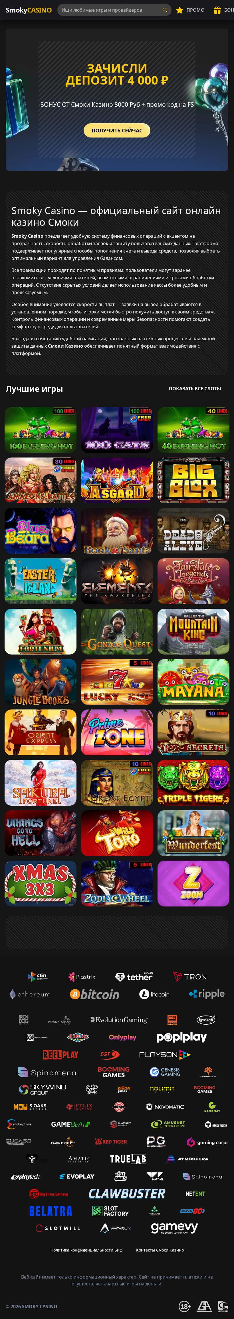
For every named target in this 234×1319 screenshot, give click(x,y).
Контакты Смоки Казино (160, 1250)
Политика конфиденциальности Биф (86, 1250)
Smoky (29, 10)
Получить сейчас (117, 130)
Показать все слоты (195, 388)
